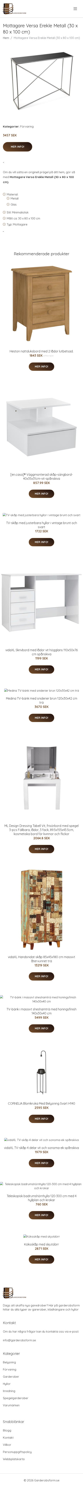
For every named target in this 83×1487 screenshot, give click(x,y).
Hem (6, 38)
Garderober (11, 1376)
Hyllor (7, 1384)
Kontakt (8, 1437)
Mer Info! (17, 146)
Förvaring (27, 126)
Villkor (7, 1445)
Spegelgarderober (15, 1398)
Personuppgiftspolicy (17, 1452)
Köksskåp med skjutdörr (41, 1244)
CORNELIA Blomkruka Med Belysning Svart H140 (41, 1103)
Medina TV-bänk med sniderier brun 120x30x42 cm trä (41, 700)
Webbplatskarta (14, 1459)
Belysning (9, 1362)
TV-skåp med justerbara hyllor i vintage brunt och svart (41, 525)
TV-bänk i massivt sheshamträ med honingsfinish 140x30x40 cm (41, 1011)
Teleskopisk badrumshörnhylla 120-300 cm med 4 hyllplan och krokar (41, 1198)
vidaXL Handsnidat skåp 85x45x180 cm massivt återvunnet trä (41, 959)
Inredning (9, 1391)
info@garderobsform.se (19, 1340)
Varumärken (11, 1405)
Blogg (7, 1430)
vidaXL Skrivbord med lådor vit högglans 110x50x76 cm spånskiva (41, 652)
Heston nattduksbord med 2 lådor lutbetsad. (41, 351)
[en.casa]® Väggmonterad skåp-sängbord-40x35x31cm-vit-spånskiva (41, 477)
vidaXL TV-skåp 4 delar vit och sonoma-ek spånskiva (41, 1148)
